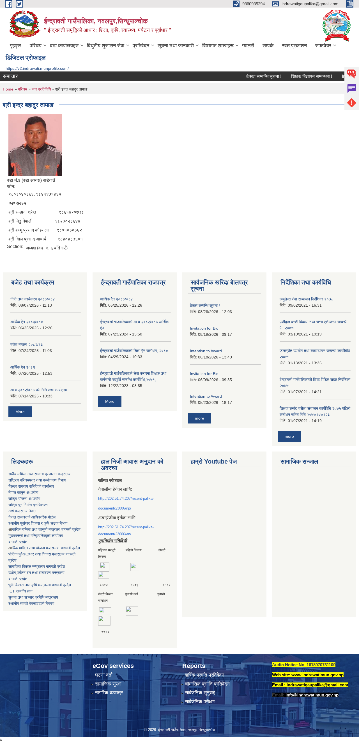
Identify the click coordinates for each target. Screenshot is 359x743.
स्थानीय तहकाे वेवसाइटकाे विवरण (31, 603)
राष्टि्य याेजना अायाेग (24, 498)
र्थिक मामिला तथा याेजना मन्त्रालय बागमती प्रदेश (46, 548)
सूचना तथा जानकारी (176, 45)
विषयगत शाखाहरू (218, 45)
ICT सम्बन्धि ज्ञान (20, 591)
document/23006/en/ (114, 534)
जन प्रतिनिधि (41, 89)
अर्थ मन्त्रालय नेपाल (22, 511)
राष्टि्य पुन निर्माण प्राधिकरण (28, 505)
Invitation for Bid (204, 328)
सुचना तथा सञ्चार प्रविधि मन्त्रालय (33, 597)
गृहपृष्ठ (15, 45)
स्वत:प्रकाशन (294, 45)
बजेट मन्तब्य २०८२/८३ (26, 344)
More (20, 411)
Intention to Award (206, 351)
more (199, 418)
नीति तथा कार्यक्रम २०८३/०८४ (32, 299)
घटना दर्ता (103, 675)
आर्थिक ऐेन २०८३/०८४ (26, 322)
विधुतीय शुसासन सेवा (105, 45)
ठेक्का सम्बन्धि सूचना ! (254, 76)
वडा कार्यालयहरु (64, 45)
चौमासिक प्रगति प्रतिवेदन (207, 684)
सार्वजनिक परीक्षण (200, 701)
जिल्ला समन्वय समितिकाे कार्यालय (31, 486)
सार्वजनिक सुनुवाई (200, 692)
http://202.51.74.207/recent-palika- (126, 498)
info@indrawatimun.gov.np (312, 695)
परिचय (36, 45)
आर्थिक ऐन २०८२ (22, 367)
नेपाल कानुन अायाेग (23, 492)
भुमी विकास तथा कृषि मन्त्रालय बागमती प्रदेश (39, 585)
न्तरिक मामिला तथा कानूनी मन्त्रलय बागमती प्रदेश (46, 529)
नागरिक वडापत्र (109, 692)
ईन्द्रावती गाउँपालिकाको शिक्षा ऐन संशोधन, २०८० (134, 350)
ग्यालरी (248, 45)
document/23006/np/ (114, 508)
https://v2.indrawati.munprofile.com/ (37, 68)
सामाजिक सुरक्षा (108, 684)
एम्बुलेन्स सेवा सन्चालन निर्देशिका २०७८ (306, 299)
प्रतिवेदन (141, 45)
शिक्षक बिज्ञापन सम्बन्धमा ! (302, 76)
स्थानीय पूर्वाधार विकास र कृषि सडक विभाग (37, 523)
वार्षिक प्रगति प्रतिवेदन (204, 675)
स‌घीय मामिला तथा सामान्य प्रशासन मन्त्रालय (39, 474)
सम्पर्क (268, 45)
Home (8, 89)
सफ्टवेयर (323, 45)
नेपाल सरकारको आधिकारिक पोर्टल (32, 517)
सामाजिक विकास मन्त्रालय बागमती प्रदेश (36, 566)
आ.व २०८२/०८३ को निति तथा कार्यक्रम (38, 390)
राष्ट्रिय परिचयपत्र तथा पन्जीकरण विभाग (37, 480)
